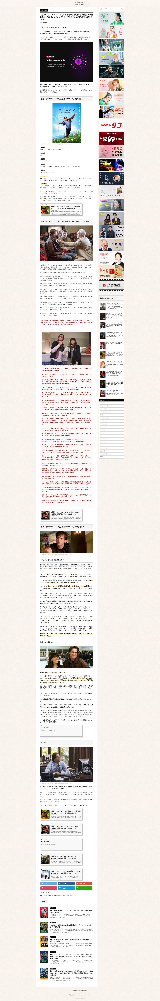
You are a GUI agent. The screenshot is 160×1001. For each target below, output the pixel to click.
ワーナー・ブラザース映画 (64, 895)
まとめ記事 (102, 450)
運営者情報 (102, 456)
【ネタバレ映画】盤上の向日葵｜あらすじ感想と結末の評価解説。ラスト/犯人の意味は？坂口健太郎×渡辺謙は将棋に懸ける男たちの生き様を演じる (114, 354)
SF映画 (101, 435)
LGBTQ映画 (102, 444)
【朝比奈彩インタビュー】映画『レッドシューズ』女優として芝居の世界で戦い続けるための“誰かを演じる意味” (114, 363)
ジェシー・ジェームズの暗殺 (67, 196)
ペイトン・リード (73, 895)
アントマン (44, 37)
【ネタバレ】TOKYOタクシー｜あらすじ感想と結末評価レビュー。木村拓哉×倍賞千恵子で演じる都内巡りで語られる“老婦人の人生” (114, 392)
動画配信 (102, 414)
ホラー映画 (102, 432)
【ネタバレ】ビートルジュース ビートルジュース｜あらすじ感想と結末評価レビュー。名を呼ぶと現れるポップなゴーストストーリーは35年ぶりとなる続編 (71, 956)
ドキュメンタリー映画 (105, 447)
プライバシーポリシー (86, 995)
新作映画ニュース (104, 402)
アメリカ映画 (45, 895)
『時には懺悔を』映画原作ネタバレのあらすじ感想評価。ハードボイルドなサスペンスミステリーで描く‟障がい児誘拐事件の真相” (114, 334)
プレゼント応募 (103, 408)
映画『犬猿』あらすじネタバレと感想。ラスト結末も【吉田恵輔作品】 (114, 343)
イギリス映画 (50, 895)
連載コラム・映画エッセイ (106, 411)
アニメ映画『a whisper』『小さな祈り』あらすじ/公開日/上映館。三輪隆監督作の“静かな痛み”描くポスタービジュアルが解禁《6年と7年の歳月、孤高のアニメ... (114, 383)
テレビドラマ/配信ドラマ (105, 453)
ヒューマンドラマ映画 (105, 417)
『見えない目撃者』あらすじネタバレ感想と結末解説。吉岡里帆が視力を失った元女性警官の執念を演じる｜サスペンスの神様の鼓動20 (114, 373)
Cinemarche (80, 2)
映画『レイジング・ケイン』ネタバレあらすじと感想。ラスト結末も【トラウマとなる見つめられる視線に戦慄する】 (114, 315)
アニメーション (103, 441)
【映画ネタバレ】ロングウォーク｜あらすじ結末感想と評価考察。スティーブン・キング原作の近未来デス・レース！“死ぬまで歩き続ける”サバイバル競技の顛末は (114, 306)
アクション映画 (103, 423)
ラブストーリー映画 (104, 420)
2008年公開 (56, 895)
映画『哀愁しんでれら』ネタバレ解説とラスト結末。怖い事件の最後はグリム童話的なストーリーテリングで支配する (114, 324)
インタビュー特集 (104, 405)
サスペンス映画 (103, 426)
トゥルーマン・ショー (58, 31)
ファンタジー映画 (104, 438)
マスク (43, 31)
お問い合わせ (77, 995)
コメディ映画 (52, 907)
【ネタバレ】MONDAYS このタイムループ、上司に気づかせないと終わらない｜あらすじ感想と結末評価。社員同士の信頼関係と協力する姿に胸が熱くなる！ (71, 973)
